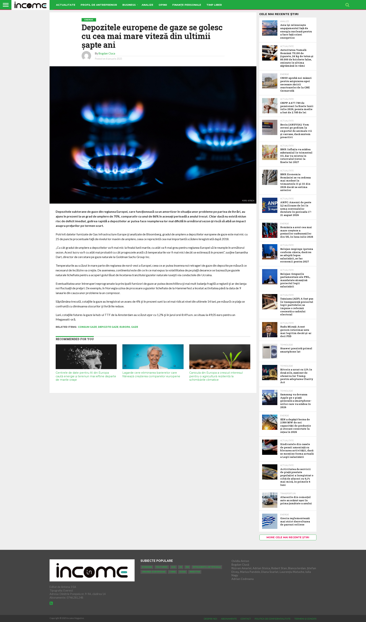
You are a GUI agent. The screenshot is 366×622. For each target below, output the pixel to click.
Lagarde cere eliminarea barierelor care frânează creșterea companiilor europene (151, 374)
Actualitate (65, 4)
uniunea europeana (153, 572)
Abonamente (229, 618)
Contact (246, 618)
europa (125, 326)
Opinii (163, 4)
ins (187, 567)
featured (162, 567)
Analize (147, 4)
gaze (134, 326)
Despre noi (210, 618)
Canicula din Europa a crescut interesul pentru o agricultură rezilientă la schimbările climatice (216, 376)
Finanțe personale (186, 4)
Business (129, 4)
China (172, 572)
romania (147, 567)
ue (180, 567)
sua (173, 567)
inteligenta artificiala (207, 567)
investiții (194, 572)
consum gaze (87, 326)
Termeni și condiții (305, 618)
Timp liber (214, 4)
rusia (182, 572)
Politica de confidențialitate (273, 618)
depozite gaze (108, 326)
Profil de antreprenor (99, 4)
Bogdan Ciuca (107, 53)
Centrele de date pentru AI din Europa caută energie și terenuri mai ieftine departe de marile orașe (86, 376)
